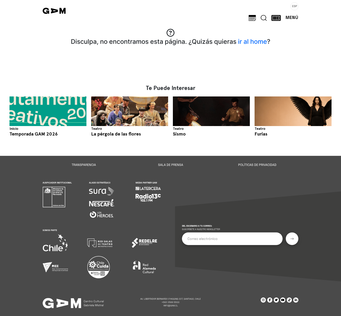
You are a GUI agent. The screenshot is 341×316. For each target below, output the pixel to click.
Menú (292, 17)
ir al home (252, 41)
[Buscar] (264, 17)
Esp (294, 6)
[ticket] (276, 17)
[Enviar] (292, 239)
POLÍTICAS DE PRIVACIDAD (257, 165)
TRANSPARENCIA (84, 165)
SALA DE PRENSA (170, 165)
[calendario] (252, 17)
